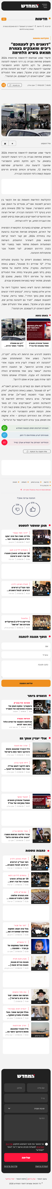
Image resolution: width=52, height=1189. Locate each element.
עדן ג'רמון (31, 1178)
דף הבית (48, 26)
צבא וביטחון (35, 482)
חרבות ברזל (44, 485)
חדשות (39, 26)
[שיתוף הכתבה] (3, 85)
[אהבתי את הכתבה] (33, 509)
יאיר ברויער (9, 1178)
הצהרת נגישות (41, 1166)
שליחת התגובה (26, 683)
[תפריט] (44, 6)
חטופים (24, 482)
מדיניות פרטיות (10, 1166)
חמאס (15, 482)
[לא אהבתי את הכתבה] (17, 509)
